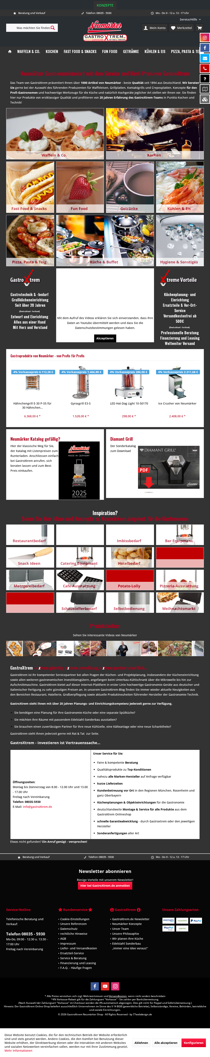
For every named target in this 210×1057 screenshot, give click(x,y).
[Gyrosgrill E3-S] (32, 382)
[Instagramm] (205, 37)
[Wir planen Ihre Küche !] (205, 88)
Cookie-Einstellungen (74, 919)
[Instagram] (115, 986)
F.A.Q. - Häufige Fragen (76, 968)
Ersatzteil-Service (72, 953)
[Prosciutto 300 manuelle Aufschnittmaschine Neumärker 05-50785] (177, 382)
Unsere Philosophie (125, 934)
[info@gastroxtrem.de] (205, 58)
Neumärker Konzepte (127, 924)
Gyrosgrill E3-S (32, 403)
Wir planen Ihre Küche (127, 939)
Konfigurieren (193, 1043)
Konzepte (105, 5)
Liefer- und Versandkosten (78, 948)
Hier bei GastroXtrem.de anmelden (105, 886)
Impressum (68, 943)
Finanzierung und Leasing (78, 963)
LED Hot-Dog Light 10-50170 (81, 403)
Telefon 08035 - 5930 (25, 934)
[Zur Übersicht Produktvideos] (105, 648)
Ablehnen (141, 1043)
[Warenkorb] (199, 28)
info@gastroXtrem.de (37, 807)
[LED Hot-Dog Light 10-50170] (81, 382)
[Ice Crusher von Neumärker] (129, 382)
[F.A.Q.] (205, 78)
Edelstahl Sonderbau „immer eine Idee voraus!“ (130, 946)
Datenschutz (69, 929)
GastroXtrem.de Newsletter (131, 919)
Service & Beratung (73, 958)
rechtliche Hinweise (73, 934)
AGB (63, 939)
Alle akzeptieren (165, 1043)
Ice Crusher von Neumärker (129, 403)
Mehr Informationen (18, 1050)
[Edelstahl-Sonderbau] (205, 99)
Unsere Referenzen (73, 924)
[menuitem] (190, 19)
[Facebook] (95, 986)
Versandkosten (118, 996)
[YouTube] (105, 986)
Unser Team (120, 929)
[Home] (10, 51)
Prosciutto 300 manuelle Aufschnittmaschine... (177, 405)
